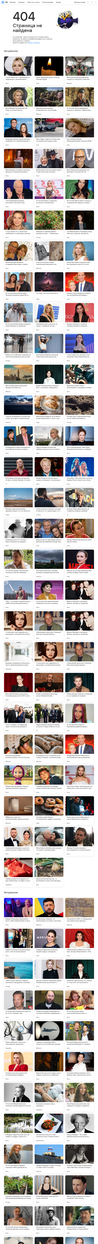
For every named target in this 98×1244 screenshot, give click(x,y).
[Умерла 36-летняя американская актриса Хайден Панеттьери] (79, 564)
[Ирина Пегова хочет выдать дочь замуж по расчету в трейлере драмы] (49, 1220)
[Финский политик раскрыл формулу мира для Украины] (79, 872)
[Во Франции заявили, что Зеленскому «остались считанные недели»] (49, 1066)
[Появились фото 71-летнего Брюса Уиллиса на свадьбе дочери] (18, 533)
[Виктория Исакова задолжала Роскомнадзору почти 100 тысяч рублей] (18, 687)
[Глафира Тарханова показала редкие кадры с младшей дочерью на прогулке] (49, 1097)
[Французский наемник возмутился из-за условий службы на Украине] (49, 101)
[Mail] (3, 2)
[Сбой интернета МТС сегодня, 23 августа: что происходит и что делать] (49, 1026)
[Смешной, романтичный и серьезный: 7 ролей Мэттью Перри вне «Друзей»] (79, 1026)
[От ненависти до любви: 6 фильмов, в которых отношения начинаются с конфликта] (49, 995)
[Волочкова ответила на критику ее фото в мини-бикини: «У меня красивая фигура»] (18, 471)
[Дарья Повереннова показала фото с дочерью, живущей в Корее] (49, 379)
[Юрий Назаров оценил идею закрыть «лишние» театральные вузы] (49, 471)
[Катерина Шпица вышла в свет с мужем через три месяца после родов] (79, 1220)
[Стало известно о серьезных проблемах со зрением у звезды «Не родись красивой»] (18, 225)
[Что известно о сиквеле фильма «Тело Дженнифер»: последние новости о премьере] (18, 995)
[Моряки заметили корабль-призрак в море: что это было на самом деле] (18, 502)
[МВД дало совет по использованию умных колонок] (18, 810)
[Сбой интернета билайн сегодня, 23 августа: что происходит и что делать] (49, 502)
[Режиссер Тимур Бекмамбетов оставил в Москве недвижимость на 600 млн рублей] (49, 1158)
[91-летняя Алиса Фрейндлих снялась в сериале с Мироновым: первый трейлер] (79, 101)
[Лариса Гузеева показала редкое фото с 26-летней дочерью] (18, 1097)
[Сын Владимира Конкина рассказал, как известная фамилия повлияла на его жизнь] (18, 194)
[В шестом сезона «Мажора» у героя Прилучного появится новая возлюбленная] (79, 810)
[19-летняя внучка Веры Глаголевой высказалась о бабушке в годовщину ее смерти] (79, 1158)
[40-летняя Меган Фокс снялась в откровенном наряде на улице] (79, 194)
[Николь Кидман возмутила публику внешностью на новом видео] (49, 440)
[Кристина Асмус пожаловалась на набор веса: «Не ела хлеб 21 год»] (79, 779)
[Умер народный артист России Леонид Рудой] (49, 70)
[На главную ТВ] (6, 2)
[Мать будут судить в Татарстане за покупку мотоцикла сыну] (49, 132)
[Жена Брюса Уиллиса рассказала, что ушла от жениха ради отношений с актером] (49, 841)
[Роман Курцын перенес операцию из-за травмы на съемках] (79, 687)
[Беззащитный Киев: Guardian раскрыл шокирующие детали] (49, 564)
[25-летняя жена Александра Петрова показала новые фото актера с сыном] (18, 286)
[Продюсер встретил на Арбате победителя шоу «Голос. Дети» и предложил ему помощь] (79, 964)
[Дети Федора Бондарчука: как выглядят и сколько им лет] (79, 163)
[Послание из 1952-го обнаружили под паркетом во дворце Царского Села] (79, 1066)
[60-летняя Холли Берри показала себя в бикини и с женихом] (18, 317)
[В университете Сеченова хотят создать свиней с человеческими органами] (49, 749)
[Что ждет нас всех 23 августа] (49, 286)
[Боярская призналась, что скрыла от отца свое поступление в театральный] (79, 1128)
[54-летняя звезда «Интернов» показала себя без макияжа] (18, 564)
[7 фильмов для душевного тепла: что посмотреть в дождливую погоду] (49, 964)
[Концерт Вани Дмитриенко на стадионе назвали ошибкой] (79, 502)
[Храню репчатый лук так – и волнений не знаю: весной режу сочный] (49, 872)
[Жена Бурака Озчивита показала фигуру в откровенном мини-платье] (18, 163)
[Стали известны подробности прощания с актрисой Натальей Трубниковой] (18, 625)
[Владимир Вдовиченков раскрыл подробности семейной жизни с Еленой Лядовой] (18, 132)
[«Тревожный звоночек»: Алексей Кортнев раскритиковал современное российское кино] (49, 625)
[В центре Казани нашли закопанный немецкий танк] (49, 255)
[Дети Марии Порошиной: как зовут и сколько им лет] (18, 101)
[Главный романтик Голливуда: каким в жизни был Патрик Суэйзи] (49, 779)
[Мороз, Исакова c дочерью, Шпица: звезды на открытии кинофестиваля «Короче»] (79, 594)
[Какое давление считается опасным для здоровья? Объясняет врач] (18, 1189)
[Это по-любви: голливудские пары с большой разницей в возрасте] (18, 718)
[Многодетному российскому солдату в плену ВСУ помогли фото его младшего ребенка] (79, 70)
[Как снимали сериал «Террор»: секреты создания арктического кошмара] (18, 1026)
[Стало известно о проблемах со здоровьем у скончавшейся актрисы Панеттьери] (18, 70)
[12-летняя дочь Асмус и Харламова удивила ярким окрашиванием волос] (79, 718)
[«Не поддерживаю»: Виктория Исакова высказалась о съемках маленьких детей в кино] (79, 440)
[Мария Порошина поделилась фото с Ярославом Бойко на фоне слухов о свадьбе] (18, 1066)
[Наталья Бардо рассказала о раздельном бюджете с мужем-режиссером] (79, 1189)
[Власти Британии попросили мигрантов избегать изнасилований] (18, 379)
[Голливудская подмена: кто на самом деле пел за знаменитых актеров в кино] (79, 933)
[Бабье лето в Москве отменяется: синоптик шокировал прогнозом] (18, 348)
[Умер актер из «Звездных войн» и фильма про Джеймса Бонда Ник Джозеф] (49, 533)
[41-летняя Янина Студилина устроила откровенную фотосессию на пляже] (49, 194)
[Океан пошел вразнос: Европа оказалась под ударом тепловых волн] (18, 1128)
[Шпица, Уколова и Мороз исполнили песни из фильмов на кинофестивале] (49, 933)
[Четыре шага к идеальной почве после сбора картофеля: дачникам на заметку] (79, 409)
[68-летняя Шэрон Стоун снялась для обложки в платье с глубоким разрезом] (18, 964)
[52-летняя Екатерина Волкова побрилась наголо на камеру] (49, 594)
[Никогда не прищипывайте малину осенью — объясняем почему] (49, 225)
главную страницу (33, 43)
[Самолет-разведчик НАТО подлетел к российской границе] (49, 1189)
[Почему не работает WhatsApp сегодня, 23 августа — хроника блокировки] (49, 903)
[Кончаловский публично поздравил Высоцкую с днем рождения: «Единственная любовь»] (18, 255)
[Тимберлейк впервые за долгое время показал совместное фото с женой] (18, 841)
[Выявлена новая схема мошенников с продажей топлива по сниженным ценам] (79, 379)
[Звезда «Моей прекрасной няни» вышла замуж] (79, 533)
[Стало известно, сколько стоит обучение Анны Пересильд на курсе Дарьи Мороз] (79, 348)
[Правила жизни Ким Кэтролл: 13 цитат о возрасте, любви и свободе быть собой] (18, 933)
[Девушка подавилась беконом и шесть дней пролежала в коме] (18, 656)
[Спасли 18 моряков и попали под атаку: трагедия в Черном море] (18, 409)
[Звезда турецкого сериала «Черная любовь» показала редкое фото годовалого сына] (79, 317)
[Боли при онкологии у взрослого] (18, 903)
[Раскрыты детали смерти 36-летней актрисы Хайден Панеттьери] (18, 1220)
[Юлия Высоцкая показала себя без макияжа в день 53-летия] (79, 255)
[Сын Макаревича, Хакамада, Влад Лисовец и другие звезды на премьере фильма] (79, 225)
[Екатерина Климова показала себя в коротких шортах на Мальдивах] (49, 348)
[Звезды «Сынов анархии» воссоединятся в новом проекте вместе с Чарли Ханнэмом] (79, 841)
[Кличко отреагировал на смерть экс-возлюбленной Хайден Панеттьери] (79, 286)
